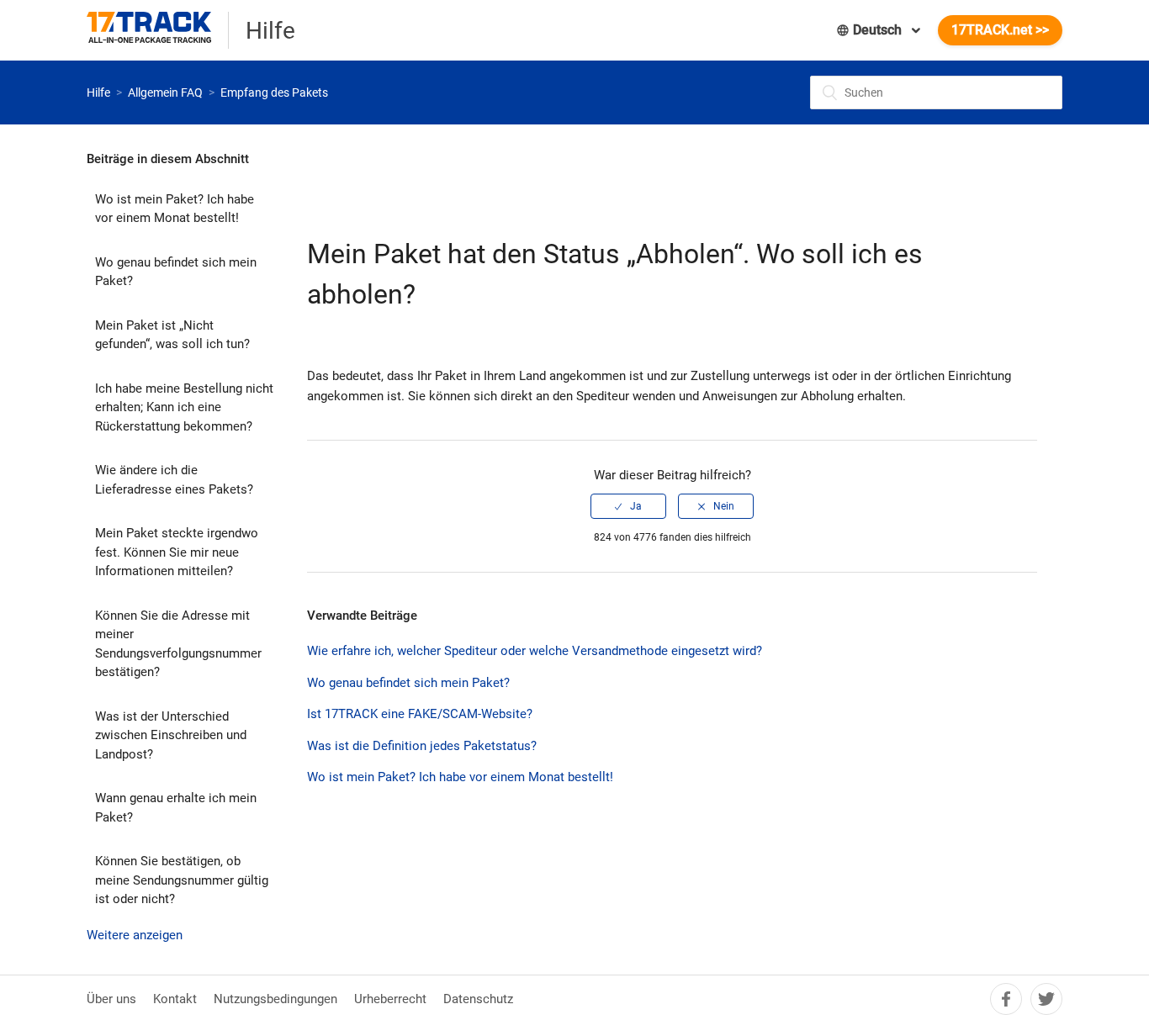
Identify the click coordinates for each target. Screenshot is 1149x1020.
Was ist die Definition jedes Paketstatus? (422, 745)
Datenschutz (478, 999)
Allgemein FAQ (165, 92)
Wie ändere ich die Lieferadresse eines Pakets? (174, 479)
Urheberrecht (390, 999)
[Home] (158, 30)
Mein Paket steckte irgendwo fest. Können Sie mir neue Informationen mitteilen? (176, 552)
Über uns (111, 999)
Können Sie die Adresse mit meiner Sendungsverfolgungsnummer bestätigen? (178, 644)
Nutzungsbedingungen (275, 999)
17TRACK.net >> (1000, 30)
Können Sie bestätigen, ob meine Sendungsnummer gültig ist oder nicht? (181, 880)
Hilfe (98, 92)
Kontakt (175, 999)
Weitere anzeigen (135, 935)
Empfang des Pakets (274, 92)
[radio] (628, 506)
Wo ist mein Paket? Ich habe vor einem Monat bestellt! (174, 209)
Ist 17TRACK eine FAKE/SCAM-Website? (419, 713)
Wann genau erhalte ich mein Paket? (176, 807)
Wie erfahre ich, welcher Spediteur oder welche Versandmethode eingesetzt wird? (534, 650)
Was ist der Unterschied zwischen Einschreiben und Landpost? (170, 735)
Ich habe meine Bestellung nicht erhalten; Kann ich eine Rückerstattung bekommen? (184, 407)
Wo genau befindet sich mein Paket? (176, 272)
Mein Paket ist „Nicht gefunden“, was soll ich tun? (172, 335)
